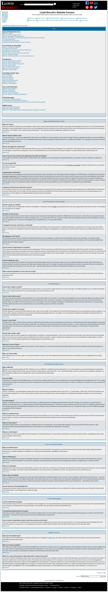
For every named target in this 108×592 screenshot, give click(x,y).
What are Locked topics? (10, 83)
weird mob (29, 583)
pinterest (67, 587)
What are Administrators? (10, 88)
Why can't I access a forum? (10, 68)
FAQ (33, 18)
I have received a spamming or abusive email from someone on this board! (24, 102)
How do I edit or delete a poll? (11, 66)
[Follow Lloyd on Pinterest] (87, 9)
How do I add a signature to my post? (13, 64)
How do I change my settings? (11, 47)
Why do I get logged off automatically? (13, 36)
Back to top (6, 132)
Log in (86, 20)
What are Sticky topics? (9, 82)
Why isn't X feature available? (11, 108)
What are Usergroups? (9, 91)
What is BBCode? (8, 74)
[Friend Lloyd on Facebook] (87, 4)
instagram (73, 587)
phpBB (50, 580)
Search (43, 18)
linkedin (60, 587)
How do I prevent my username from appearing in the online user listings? (24, 38)
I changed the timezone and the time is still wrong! (17, 50)
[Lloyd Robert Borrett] (10, 9)
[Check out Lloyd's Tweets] (96, 9)
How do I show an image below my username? (16, 53)
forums (75, 7)
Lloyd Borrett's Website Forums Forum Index (15, 25)
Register (84, 18)
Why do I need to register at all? (12, 35)
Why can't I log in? (8, 33)
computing (35, 583)
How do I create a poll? (9, 65)
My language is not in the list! (11, 51)
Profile (33, 20)
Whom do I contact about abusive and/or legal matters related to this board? (24, 110)
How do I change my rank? (10, 54)
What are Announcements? (10, 80)
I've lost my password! (9, 39)
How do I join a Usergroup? (10, 93)
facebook (48, 587)
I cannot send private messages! (12, 99)
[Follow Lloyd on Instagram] (91, 9)
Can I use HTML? (8, 76)
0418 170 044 (25, 587)
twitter (79, 587)
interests (41, 583)
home (20, 583)
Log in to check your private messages (68, 20)
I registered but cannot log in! (11, 40)
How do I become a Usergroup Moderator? (15, 94)
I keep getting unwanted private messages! (15, 100)
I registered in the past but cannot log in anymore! (17, 42)
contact (51, 583)
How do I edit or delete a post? (11, 62)
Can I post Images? (8, 79)
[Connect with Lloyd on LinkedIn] (96, 4)
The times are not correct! (10, 48)
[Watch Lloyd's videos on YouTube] (91, 4)
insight (46, 583)
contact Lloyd (76, 3)
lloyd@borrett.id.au (38, 587)
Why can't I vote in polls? (10, 69)
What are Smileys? (8, 77)
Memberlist (56, 18)
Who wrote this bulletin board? (11, 107)
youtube (54, 587)
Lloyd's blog (76, 5)
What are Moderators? (9, 90)
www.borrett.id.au (55, 585)
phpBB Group (51, 537)
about (24, 583)
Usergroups (72, 18)
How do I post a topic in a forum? (12, 61)
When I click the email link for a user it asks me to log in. (18, 56)
